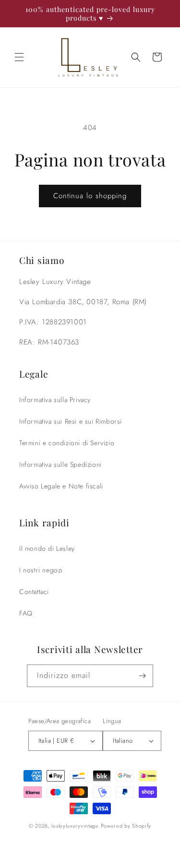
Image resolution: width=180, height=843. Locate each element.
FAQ (26, 613)
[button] (19, 57)
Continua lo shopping (90, 195)
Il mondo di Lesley (47, 548)
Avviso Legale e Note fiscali (61, 486)
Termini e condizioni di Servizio (66, 443)
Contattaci (34, 591)
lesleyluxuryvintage (74, 826)
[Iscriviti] (142, 676)
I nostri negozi (41, 570)
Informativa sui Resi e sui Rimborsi (70, 421)
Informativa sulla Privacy (55, 399)
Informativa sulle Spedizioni (60, 464)
